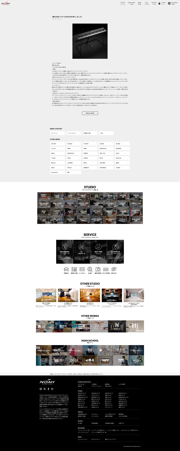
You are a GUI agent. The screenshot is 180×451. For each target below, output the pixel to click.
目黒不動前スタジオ (82, 407)
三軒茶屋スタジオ (95, 403)
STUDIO (122, 3)
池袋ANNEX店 (70, 153)
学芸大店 (69, 167)
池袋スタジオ (108, 397)
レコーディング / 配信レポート (98, 430)
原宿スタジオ (108, 395)
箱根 (68, 172)
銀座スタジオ (81, 405)
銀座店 (117, 163)
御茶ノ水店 (102, 153)
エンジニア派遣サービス (113, 430)
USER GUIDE (131, 3)
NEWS (139, 3)
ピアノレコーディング (83, 432)
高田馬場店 (118, 148)
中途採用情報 (94, 423)
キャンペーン (54, 133)
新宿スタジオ (122, 395)
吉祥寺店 (86, 158)
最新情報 (107, 384)
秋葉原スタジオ (81, 399)
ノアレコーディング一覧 (84, 430)
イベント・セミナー (71, 133)
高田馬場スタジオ (95, 397)
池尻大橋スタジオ (123, 403)
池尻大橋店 (102, 163)
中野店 (69, 158)
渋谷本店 (102, 143)
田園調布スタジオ (123, 405)
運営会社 (80, 386)
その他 (101, 133)
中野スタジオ (81, 401)
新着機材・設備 (87, 133)
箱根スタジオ (122, 407)
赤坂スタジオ (94, 405)
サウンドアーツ (108, 407)
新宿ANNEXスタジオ (83, 397)
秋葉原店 (86, 153)
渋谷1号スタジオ (109, 393)
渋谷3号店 (86, 143)
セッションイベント (82, 439)
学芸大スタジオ (108, 405)
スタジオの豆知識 (123, 416)
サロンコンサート (95, 439)
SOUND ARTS (54, 172)
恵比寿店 (118, 143)
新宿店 (85, 148)
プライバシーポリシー (96, 386)
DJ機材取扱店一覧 (82, 414)
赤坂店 (52, 167)
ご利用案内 (94, 384)
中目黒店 (118, 167)
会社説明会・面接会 (109, 423)
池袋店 (52, 153)
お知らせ (75, 374)
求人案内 (80, 423)
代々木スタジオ (95, 395)
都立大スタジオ (81, 403)
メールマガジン (95, 416)
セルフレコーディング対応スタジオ (129, 430)
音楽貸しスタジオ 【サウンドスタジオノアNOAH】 (61, 374)
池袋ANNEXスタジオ (123, 397)
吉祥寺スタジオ (95, 401)
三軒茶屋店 (70, 163)
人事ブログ (121, 423)
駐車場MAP (121, 414)
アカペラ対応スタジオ (110, 414)
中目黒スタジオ (95, 407)
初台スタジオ (108, 399)
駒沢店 (85, 163)
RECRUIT (154, 3)
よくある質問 (122, 384)
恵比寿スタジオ (81, 395)
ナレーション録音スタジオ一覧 (98, 432)
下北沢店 (53, 158)
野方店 (101, 158)
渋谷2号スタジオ (123, 393)
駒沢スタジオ (108, 403)
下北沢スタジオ (122, 399)
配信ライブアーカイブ (110, 439)
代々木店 (53, 148)
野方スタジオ (108, 401)
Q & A (146, 3)
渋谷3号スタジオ (82, 393)
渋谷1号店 (53, 143)
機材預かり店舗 (81, 416)
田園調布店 (86, 167)
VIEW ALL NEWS (90, 113)
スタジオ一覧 (81, 384)
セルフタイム (94, 414)
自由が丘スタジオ (123, 401)
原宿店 (69, 148)
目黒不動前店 (103, 167)
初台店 (117, 153)
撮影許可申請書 (108, 416)
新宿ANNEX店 (103, 148)
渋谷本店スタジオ (95, 393)
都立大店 (53, 163)
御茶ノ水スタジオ (95, 399)
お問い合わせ (108, 386)
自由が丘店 (118, 158)
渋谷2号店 (69, 143)
